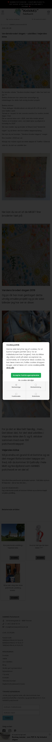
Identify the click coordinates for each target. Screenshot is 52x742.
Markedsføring (36, 387)
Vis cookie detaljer (26, 380)
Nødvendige (16, 387)
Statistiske (36, 396)
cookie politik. (39, 365)
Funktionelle (16, 396)
